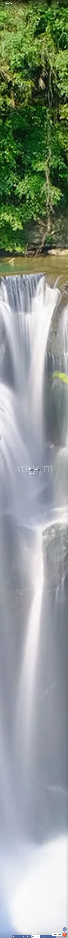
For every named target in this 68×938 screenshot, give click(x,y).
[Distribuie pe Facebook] (35, 933)
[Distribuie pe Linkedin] (32, 933)
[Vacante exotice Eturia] (7, 2)
